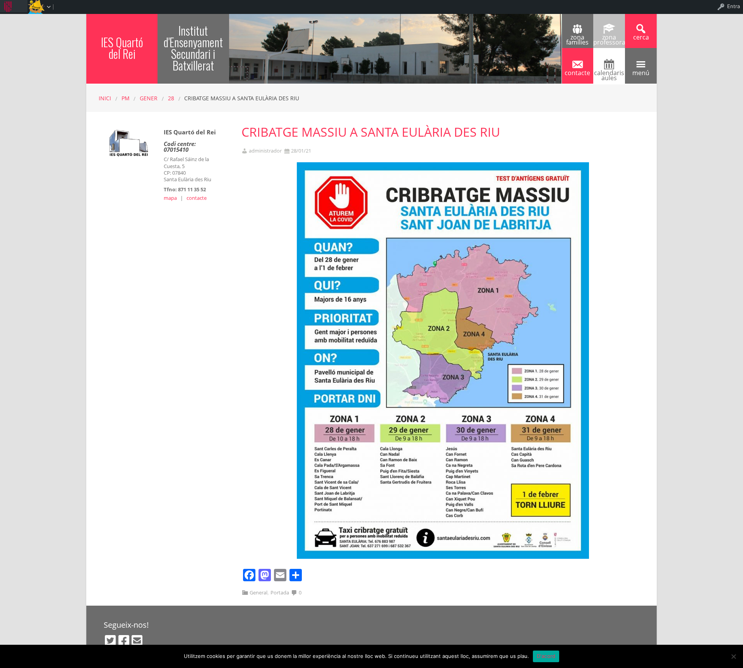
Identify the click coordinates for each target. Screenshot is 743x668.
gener (149, 98)
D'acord (546, 656)
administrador (265, 150)
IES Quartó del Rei (122, 47)
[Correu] (137, 640)
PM (126, 98)
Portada (279, 592)
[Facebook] (123, 640)
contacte (197, 197)
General (258, 592)
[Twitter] (110, 640)
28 (171, 98)
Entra (733, 6)
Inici (105, 98)
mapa (170, 197)
